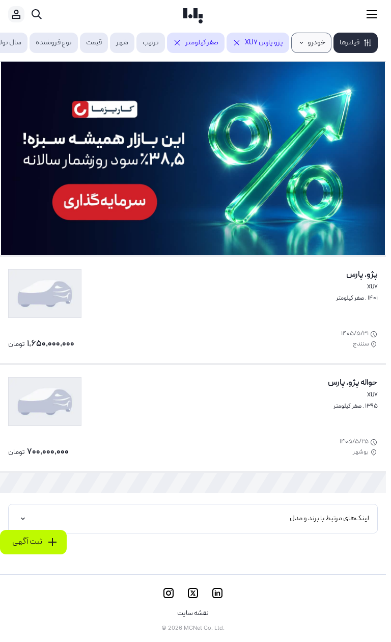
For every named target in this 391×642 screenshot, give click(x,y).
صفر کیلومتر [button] (201, 43)
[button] (355, 43)
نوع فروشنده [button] (54, 43)
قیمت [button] (94, 43)
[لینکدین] (217, 593)
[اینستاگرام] (168, 593)
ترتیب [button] (151, 43)
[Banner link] (193, 158)
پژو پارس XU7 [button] (264, 43)
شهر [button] (122, 43)
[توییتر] (193, 593)
